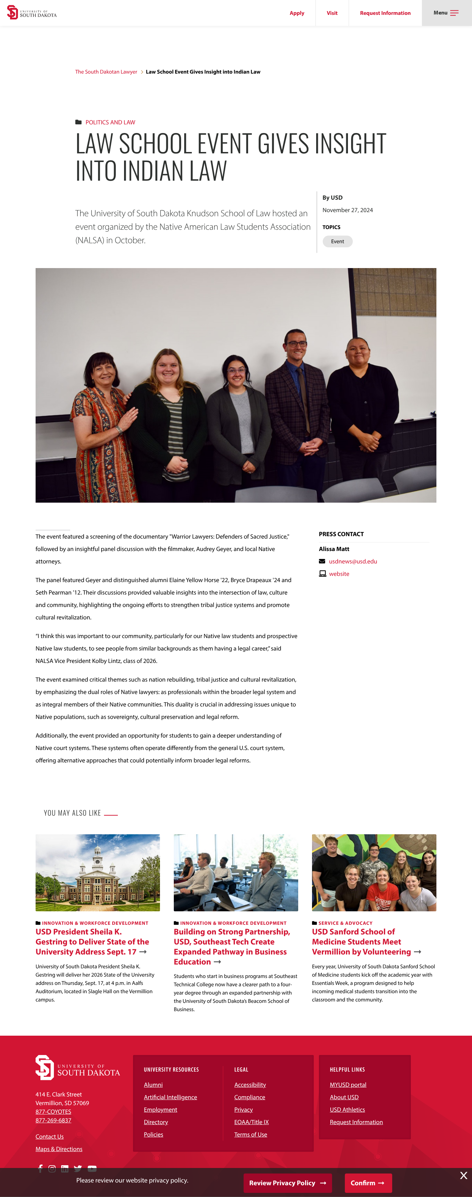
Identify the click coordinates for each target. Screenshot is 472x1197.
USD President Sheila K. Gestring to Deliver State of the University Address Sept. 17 (92, 942)
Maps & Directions (59, 1149)
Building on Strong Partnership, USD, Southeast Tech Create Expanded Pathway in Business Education (232, 947)
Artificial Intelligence (170, 1097)
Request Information (385, 13)
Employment (161, 1109)
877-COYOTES (53, 1111)
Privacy (243, 1109)
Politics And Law (110, 122)
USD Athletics (347, 1109)
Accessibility (250, 1085)
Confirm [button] (363, 1183)
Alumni (153, 1085)
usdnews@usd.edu (353, 561)
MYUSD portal (348, 1085)
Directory (156, 1122)
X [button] (464, 1175)
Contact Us (50, 1136)
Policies (153, 1134)
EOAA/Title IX (251, 1122)
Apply (297, 13)
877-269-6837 (53, 1120)
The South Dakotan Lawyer (106, 71)
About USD (344, 1097)
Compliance (249, 1097)
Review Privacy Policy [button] (282, 1183)
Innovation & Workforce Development (95, 923)
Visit (332, 13)
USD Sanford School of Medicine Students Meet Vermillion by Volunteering (361, 942)
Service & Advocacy (346, 923)
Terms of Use (250, 1134)
